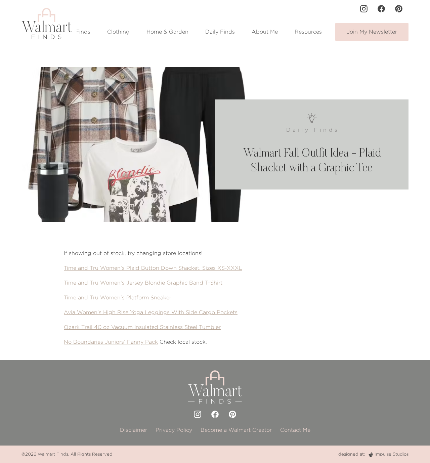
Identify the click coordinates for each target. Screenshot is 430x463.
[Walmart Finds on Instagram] (364, 8)
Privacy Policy (174, 430)
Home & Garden (167, 32)
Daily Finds (220, 32)
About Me (265, 32)
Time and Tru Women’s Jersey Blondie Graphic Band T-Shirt (143, 283)
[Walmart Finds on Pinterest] (398, 8)
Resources (308, 32)
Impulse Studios (391, 454)
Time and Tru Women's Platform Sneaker (117, 297)
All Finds (78, 32)
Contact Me (295, 430)
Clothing (118, 32)
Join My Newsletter (372, 32)
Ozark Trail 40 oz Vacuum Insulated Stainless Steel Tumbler (142, 327)
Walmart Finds (53, 454)
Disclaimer (133, 430)
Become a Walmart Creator (236, 430)
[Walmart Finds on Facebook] (381, 8)
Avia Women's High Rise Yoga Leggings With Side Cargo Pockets (151, 312)
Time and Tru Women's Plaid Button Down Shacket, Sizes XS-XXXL (153, 268)
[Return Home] (47, 23)
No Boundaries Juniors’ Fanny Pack (111, 342)
